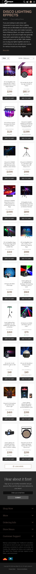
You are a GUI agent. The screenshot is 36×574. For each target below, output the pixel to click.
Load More (19, 466)
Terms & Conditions (22, 569)
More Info (6, 50)
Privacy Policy (12, 569)
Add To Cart (9, 98)
